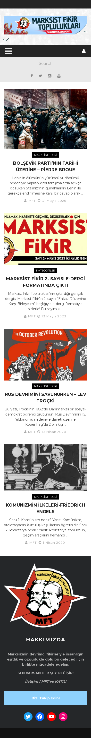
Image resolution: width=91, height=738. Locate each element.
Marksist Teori (45, 155)
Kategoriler (45, 270)
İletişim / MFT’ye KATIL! (45, 681)
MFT (32, 201)
